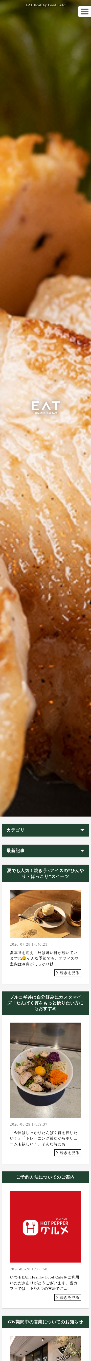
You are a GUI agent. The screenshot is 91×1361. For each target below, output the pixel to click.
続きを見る (70, 973)
